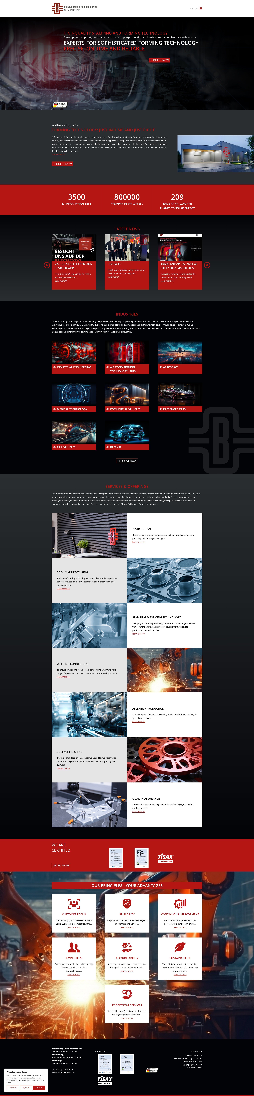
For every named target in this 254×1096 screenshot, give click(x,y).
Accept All (39, 1088)
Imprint (185, 1064)
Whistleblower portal (192, 1061)
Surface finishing (70, 752)
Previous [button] (47, 265)
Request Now (159, 60)
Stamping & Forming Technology (156, 617)
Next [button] (207, 265)
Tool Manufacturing (72, 572)
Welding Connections (73, 664)
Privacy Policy (196, 1064)
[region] (26, 1080)
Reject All (26, 1088)
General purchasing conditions (188, 1058)
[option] (74, 262)
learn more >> (58, 154)
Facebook (198, 1055)
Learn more (61, 865)
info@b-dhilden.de (66, 1072)
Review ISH (115, 264)
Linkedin (188, 1055)
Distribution (141, 529)
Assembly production (148, 708)
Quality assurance (146, 798)
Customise (13, 1088)
